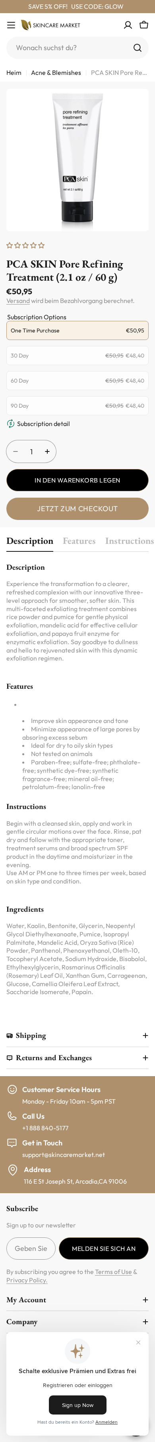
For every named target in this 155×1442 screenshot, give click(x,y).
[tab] (29, 542)
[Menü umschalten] (11, 25)
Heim (13, 72)
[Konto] (128, 25)
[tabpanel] (77, 778)
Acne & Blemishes (56, 72)
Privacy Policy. (27, 1280)
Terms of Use (113, 1272)
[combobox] (77, 48)
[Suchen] (137, 48)
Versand (18, 301)
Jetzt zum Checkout (77, 508)
